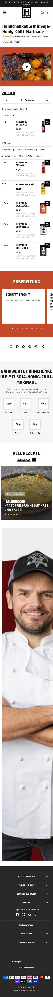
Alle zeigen (24, 459)
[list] (26, 493)
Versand (32, 135)
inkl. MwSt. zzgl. (22, 135)
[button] (4, 12)
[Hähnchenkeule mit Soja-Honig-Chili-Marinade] (26, 66)
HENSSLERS (30, 987)
